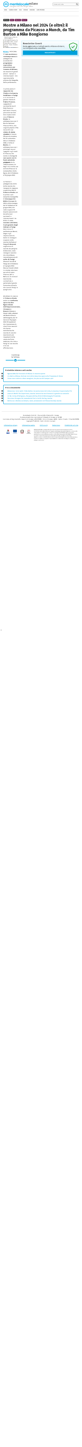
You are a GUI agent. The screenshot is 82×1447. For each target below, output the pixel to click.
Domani (25, 10)
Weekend (32, 10)
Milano (6, 51)
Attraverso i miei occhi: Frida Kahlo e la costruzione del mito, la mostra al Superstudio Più (39, 391)
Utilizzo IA (43, 425)
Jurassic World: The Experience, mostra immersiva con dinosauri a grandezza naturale (38, 393)
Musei (24, 20)
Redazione (56, 425)
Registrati (50, 53)
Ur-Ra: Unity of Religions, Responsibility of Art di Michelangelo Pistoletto (33, 396)
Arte (11, 20)
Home (5, 10)
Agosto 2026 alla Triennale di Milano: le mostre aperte (26, 373)
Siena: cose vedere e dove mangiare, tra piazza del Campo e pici (30, 378)
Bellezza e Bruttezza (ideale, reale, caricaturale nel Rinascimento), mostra (34, 401)
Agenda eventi (13, 10)
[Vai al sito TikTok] (75, 10)
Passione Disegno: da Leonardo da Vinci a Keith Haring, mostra (29, 398)
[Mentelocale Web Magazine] (18, 4)
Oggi (20, 10)
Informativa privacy (10, 425)
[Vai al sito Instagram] (78, 10)
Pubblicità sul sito (71, 425)
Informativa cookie (28, 425)
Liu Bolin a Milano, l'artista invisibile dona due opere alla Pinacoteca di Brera (35, 376)
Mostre (17, 20)
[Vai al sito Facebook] (72, 10)
